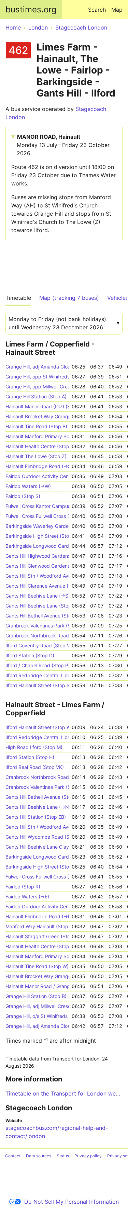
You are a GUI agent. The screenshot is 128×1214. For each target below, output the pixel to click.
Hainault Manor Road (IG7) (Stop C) (37, 406)
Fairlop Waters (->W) (28, 486)
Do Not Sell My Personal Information (71, 1201)
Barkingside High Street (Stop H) (37, 536)
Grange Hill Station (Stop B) (36, 996)
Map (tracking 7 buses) (69, 297)
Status (63, 1155)
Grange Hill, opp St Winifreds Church (37, 376)
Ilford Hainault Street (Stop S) (37, 685)
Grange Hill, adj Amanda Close (37, 367)
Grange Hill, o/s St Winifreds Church (37, 1016)
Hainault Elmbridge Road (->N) (37, 916)
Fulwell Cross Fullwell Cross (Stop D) (37, 516)
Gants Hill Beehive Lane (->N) (37, 807)
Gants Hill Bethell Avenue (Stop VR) (37, 797)
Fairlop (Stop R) (22, 886)
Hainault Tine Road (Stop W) (37, 966)
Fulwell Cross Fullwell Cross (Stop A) (37, 877)
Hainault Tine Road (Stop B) (36, 426)
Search (97, 9)
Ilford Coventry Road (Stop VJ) (37, 645)
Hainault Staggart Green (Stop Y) (37, 936)
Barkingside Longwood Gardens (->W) (37, 546)
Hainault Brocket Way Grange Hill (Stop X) (37, 976)
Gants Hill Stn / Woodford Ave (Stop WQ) (37, 576)
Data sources (38, 1155)
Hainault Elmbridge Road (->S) (37, 466)
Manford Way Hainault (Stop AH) (37, 926)
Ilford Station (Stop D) (29, 655)
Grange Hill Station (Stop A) (36, 396)
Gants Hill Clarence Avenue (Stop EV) (37, 586)
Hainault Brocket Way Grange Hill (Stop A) (37, 416)
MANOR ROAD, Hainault (63, 145)
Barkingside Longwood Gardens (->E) (37, 857)
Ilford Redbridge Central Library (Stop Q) (37, 737)
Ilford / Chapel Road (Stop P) (37, 665)
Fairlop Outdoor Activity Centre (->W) (37, 476)
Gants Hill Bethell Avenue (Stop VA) (37, 616)
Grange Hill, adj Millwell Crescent (37, 1006)
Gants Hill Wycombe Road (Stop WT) (37, 837)
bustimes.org (31, 9)
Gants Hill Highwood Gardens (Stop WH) (37, 556)
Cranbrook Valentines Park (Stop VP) (37, 787)
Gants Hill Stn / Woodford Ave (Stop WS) (37, 827)
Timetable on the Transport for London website (64, 1093)
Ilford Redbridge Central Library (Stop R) (37, 675)
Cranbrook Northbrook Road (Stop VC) (37, 635)
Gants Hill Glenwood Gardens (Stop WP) (37, 566)
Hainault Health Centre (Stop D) (37, 446)
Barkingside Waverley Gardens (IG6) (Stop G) (37, 526)
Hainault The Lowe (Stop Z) (36, 456)
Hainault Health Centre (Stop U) (37, 946)
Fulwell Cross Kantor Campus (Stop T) (37, 506)
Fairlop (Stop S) (22, 496)
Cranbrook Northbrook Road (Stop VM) (37, 777)
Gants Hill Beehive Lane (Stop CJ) (37, 606)
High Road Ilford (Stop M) (33, 747)
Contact (12, 1155)
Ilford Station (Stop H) (29, 757)
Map (117, 9)
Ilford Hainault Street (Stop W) (37, 727)
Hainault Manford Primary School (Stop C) (37, 436)
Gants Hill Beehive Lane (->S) (37, 596)
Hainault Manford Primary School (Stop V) (37, 956)
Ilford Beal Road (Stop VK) (34, 767)
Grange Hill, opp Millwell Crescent (37, 386)
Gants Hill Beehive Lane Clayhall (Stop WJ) (37, 847)
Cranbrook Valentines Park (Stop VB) (37, 625)
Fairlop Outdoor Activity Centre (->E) (37, 906)
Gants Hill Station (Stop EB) (35, 817)
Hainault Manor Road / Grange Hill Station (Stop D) (37, 986)
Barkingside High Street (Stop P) (37, 867)
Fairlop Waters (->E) (27, 896)
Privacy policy (88, 1155)
